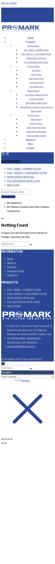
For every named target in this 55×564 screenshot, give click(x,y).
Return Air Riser (36, 124)
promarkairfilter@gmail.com (20, 14)
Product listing (33, 46)
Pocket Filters (36, 75)
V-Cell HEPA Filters (36, 83)
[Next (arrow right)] (5, 443)
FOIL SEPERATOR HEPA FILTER (36, 62)
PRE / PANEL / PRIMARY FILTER (36, 50)
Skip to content (9, 3)
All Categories (8, 197)
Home (30, 37)
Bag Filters (36, 71)
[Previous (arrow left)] (2, 443)
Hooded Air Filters (36, 99)
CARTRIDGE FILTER (36, 79)
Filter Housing (36, 120)
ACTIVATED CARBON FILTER (36, 95)
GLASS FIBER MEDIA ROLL (36, 132)
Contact (30, 147)
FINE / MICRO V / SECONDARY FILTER (36, 54)
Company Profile (15, 271)
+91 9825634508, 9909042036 (21, 9)
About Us (30, 139)
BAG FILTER (13, 185)
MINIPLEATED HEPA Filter (36, 58)
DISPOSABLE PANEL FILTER (36, 103)
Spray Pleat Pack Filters (36, 128)
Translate (24, 380)
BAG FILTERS (14, 306)
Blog (30, 143)
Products (30, 41)
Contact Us (12, 275)
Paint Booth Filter (36, 87)
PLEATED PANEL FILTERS (36, 136)
